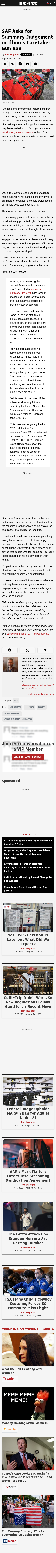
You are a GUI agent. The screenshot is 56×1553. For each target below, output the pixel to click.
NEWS (16, 700)
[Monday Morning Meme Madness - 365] (28, 1403)
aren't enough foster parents (17, 132)
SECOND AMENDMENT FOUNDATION (18, 719)
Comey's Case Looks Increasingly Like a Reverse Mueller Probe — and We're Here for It (27, 1477)
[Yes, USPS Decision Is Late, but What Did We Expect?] (28, 917)
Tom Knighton (12, 54)
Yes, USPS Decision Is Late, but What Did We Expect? (28, 939)
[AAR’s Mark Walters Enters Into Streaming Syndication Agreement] (28, 1154)
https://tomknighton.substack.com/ (38, 685)
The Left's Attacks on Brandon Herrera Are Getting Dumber (28, 1238)
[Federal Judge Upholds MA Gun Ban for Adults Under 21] (28, 1091)
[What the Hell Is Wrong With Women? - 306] (28, 1349)
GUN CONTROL (15, 707)
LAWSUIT (41, 707)
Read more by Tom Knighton (40, 694)
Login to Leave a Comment (28, 757)
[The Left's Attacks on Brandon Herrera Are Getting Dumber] (28, 1216)
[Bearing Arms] (28, 3)
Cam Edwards (28, 1247)
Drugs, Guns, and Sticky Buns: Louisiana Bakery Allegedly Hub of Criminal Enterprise (27, 854)
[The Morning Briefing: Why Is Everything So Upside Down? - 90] (28, 1511)
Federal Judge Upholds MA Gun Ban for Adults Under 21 (28, 1113)
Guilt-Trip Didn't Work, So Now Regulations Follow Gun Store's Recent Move (28, 1002)
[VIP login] (51, 3)
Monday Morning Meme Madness (25, 1423)
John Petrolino (28, 1184)
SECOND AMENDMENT (12, 713)
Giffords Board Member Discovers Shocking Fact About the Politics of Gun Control (27, 867)
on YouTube (31, 688)
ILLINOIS (29, 707)
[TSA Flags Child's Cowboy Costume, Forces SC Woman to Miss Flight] (28, 1281)
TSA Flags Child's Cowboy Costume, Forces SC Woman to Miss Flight (28, 1303)
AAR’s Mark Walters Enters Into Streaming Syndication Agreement (28, 1176)
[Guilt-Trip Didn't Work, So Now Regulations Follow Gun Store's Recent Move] (28, 980)
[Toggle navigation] (3, 3)
